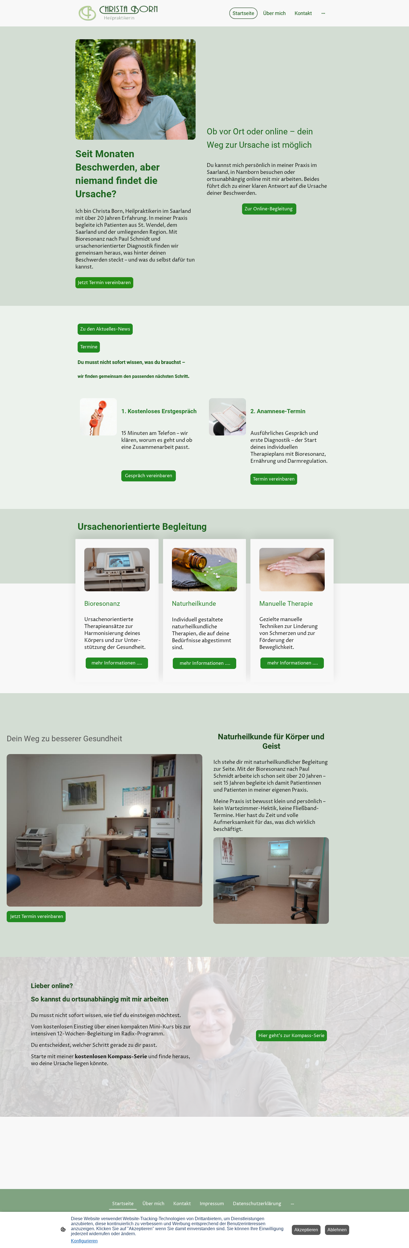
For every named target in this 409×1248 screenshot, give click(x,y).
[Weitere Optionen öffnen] (323, 13)
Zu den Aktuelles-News (105, 329)
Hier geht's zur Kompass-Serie (291, 1036)
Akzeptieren (306, 1229)
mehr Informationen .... (117, 663)
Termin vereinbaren (274, 479)
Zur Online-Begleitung (269, 209)
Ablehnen (337, 1229)
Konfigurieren (84, 1241)
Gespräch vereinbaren (148, 476)
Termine (88, 347)
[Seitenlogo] (118, 13)
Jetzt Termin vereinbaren (104, 283)
